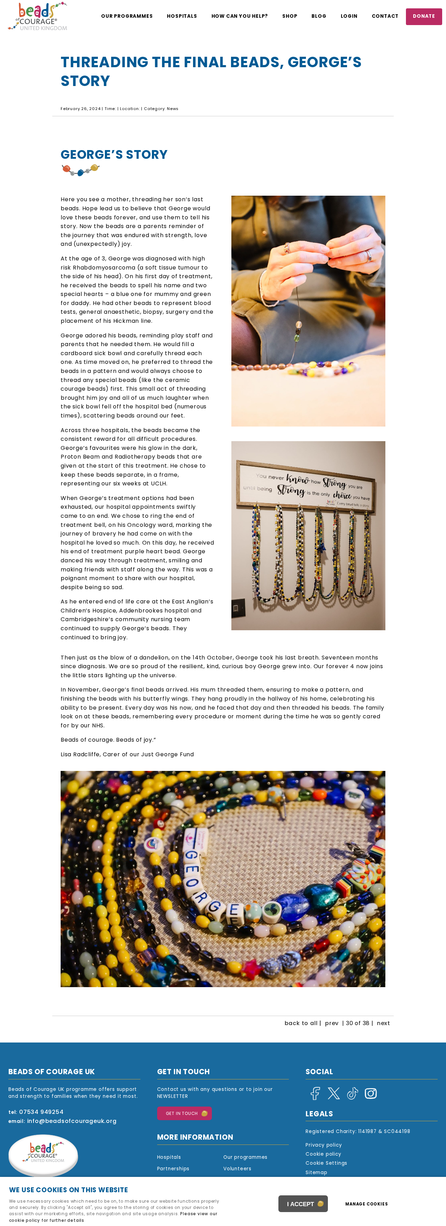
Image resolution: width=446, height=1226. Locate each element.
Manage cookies (366, 1204)
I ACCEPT (300, 1204)
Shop (289, 16)
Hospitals (182, 16)
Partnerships (173, 1169)
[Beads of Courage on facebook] (314, 1099)
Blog (319, 16)
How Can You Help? (240, 16)
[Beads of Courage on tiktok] (351, 1099)
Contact (385, 16)
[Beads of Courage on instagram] (369, 1099)
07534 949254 (41, 1112)
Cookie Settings (326, 1163)
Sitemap (317, 1173)
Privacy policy (324, 1145)
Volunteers (237, 1169)
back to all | (303, 1023)
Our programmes (127, 16)
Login (349, 16)
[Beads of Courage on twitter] (332, 1099)
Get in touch (182, 1114)
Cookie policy (323, 1154)
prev (332, 1023)
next (383, 1023)
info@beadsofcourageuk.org (72, 1121)
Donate (424, 16)
